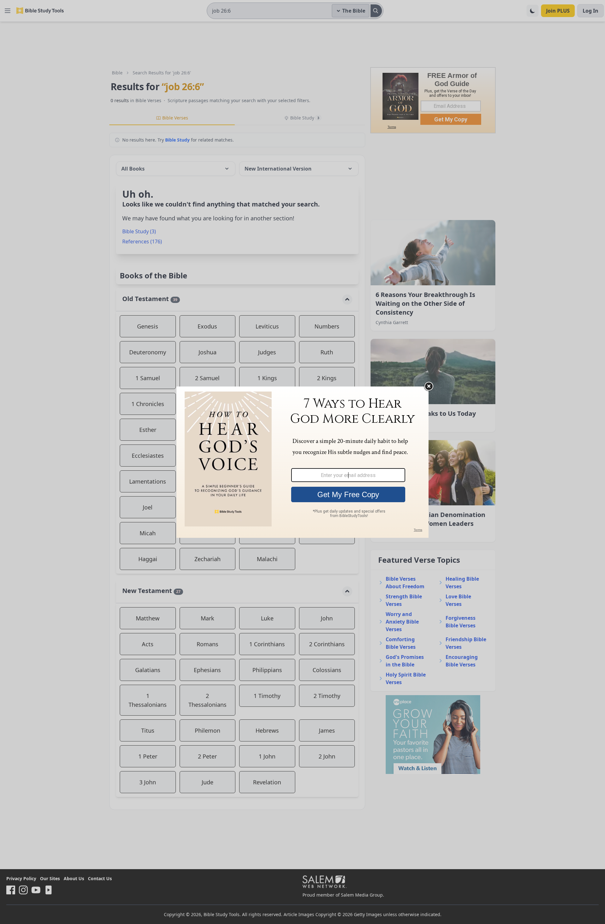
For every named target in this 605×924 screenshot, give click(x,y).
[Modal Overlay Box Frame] (302, 462)
